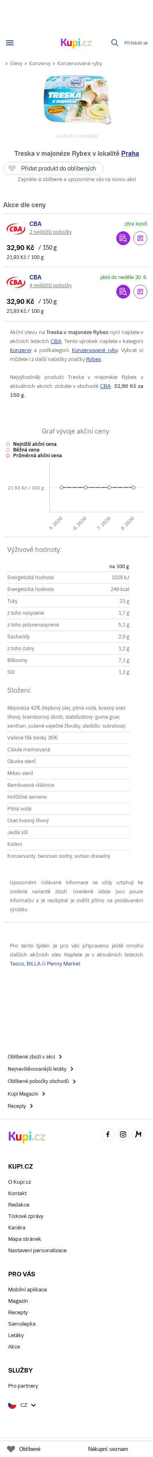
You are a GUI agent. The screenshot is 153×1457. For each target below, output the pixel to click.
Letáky (16, 1335)
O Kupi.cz (19, 1182)
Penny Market (63, 964)
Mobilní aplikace (27, 1289)
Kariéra (16, 1227)
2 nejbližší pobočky (50, 232)
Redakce (18, 1205)
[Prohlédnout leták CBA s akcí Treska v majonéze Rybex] (123, 238)
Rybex (93, 359)
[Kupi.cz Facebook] (107, 1135)
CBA (56, 341)
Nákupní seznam (108, 1449)
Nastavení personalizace (37, 1250)
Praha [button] (130, 153)
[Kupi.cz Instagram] (123, 1135)
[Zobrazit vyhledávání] (115, 42)
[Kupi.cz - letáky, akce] (76, 44)
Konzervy (40, 63)
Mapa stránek (24, 1239)
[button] (140, 238)
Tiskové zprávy (25, 1216)
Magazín (18, 1301)
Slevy (16, 63)
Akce (14, 1347)
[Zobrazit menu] (10, 43)
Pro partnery (23, 1386)
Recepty (18, 1312)
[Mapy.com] (138, 1135)
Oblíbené (29, 1449)
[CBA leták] (16, 228)
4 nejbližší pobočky (50, 285)
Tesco (17, 964)
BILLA (33, 964)
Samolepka (21, 1324)
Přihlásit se (136, 43)
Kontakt (17, 1193)
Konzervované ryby (79, 63)
